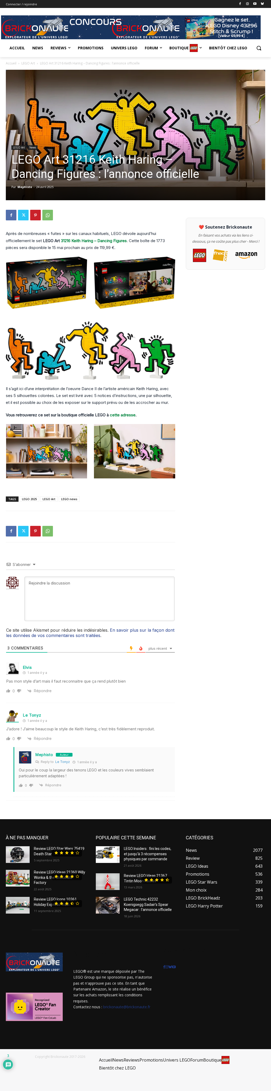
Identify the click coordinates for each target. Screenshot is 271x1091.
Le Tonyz (32, 715)
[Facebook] (240, 4)
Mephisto (24, 187)
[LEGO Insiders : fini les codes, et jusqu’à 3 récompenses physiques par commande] (108, 854)
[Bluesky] (262, 4)
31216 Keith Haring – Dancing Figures (94, 240)
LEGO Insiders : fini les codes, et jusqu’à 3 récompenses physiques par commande (147, 853)
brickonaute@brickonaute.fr (126, 1006)
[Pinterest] (35, 215)
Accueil (11, 63)
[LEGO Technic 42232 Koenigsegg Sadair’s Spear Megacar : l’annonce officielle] (108, 905)
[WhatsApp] (47, 215)
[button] (258, 48)
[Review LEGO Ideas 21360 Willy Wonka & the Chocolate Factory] (18, 878)
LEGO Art (28, 63)
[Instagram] (248, 4)
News (32, 147)
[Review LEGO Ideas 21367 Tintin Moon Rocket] (108, 881)
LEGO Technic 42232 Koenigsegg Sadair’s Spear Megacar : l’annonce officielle (148, 904)
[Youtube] (255, 4)
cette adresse (123, 414)
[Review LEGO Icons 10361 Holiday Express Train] (18, 905)
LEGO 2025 (29, 499)
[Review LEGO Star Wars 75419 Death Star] (18, 854)
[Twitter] (23, 215)
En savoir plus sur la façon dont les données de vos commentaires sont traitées (90, 632)
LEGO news (69, 499)
